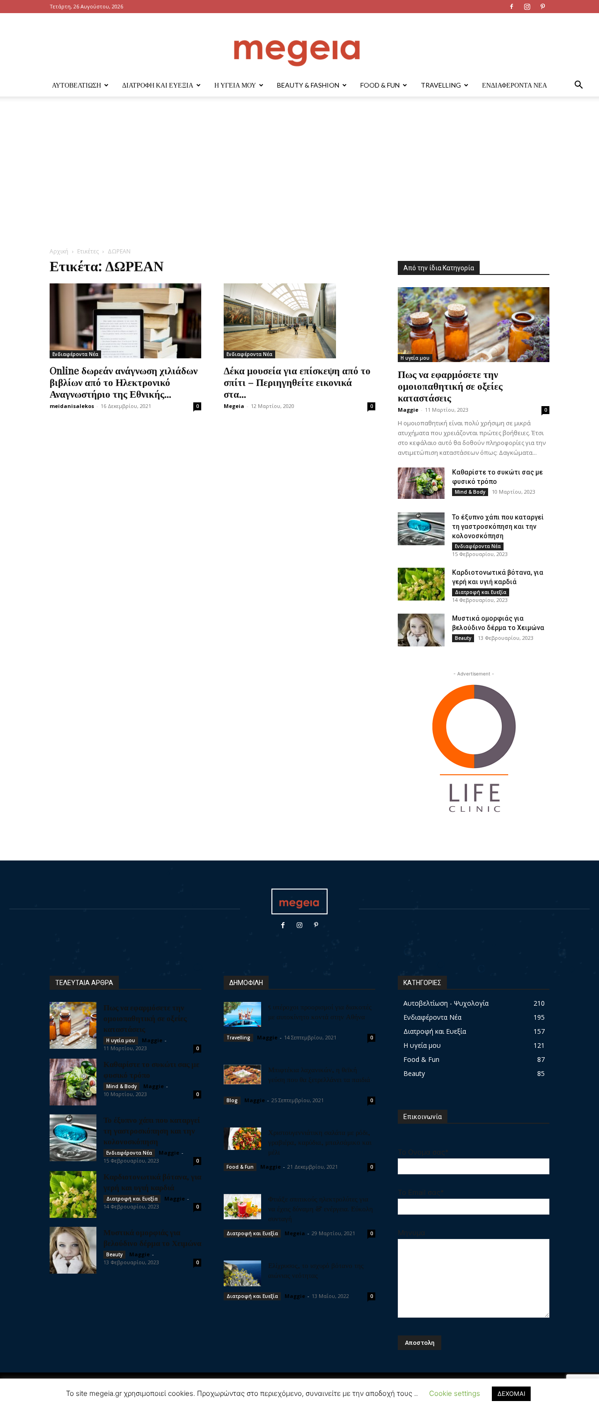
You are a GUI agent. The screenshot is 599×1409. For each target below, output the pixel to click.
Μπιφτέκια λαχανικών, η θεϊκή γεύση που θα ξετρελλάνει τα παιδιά (319, 1074)
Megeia (234, 405)
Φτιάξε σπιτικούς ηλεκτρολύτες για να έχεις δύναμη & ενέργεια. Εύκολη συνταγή (320, 1208)
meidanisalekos (72, 405)
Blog (232, 1100)
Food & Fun (380, 85)
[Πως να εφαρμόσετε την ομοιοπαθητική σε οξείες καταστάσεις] (473, 324)
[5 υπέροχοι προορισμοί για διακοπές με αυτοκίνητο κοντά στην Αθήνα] (242, 1014)
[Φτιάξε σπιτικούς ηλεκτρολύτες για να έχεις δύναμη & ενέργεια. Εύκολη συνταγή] (242, 1206)
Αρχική (59, 251)
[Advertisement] (299, 176)
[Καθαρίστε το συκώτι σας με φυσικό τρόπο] (421, 483)
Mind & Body (470, 492)
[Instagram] (527, 6)
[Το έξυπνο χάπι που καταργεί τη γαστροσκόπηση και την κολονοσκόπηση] (421, 528)
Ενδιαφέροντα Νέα (514, 85)
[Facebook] (511, 6)
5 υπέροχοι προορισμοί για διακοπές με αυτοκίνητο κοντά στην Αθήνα (320, 1011)
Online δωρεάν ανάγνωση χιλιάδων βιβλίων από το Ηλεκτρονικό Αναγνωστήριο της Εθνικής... (123, 381)
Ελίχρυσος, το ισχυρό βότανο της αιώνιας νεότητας (316, 1270)
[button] (578, 86)
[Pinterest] (542, 6)
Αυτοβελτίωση (76, 85)
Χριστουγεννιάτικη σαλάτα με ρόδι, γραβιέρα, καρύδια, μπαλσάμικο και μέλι (320, 1142)
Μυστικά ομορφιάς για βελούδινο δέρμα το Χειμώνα (152, 1237)
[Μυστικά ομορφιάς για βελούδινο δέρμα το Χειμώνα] (421, 630)
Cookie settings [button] (454, 1393)
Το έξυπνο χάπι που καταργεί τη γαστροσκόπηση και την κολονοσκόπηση (498, 526)
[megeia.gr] (299, 44)
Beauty (463, 638)
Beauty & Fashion (308, 85)
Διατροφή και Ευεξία (157, 85)
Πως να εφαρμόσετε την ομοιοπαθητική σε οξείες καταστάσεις (450, 385)
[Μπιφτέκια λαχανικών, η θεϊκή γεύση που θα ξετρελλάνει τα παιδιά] (242, 1074)
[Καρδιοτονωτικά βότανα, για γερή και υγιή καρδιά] (421, 584)
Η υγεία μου (235, 85)
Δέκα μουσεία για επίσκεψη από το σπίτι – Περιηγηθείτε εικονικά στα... (297, 381)
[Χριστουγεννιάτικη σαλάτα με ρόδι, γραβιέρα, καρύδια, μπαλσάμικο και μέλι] (242, 1138)
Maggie (408, 409)
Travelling (441, 85)
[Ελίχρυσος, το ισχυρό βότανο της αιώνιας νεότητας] (242, 1273)
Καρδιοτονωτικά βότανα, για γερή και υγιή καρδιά (152, 1181)
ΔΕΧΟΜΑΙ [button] (511, 1393)
